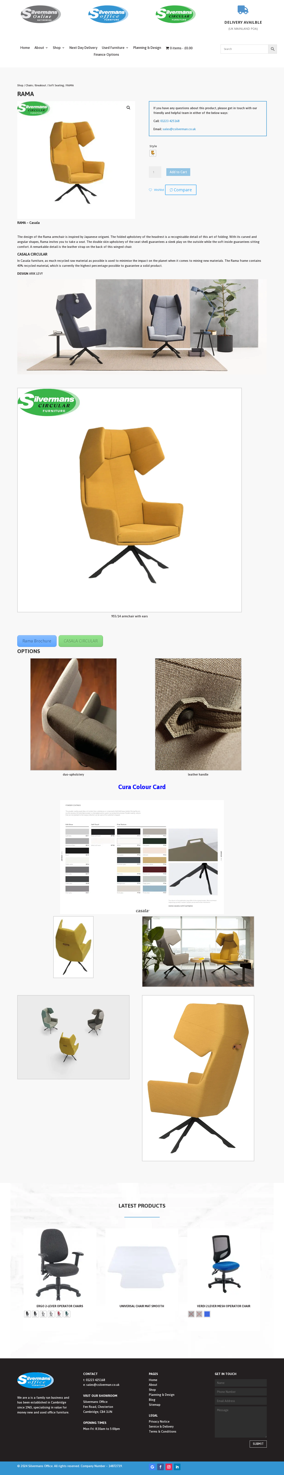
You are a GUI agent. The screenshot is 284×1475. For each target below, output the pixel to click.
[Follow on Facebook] (160, 1467)
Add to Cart (178, 172)
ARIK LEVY (36, 273)
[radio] (153, 153)
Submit (258, 1443)
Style (153, 146)
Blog (152, 1399)
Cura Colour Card (142, 786)
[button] (128, 107)
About (39, 48)
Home (25, 48)
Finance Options (106, 55)
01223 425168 (169, 121)
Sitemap (154, 1404)
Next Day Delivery (83, 48)
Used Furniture (113, 48)
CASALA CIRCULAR (81, 641)
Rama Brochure (36, 641)
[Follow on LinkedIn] (177, 1467)
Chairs (29, 85)
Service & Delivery (161, 1426)
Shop (57, 48)
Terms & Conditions (162, 1431)
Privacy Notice (159, 1421)
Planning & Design (147, 48)
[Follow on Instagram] (168, 1467)
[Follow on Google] (152, 1467)
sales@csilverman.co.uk (179, 129)
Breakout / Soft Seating (49, 85)
